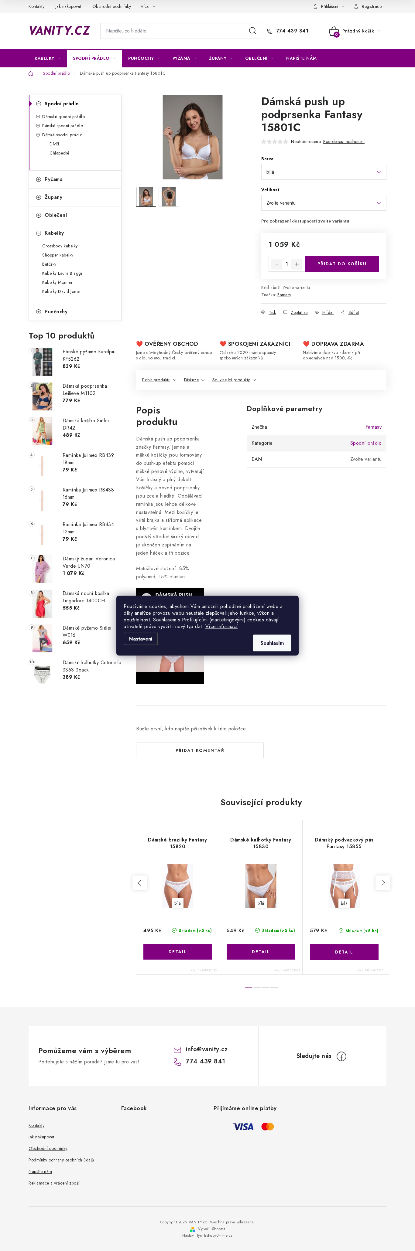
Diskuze (191, 380)
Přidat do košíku (342, 264)
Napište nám (40, 1171)
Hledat (252, 31)
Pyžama (54, 179)
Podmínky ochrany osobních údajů (61, 1160)
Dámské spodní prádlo (63, 117)
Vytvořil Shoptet (211, 1229)
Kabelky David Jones (61, 291)
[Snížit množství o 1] (276, 264)
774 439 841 (291, 31)
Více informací (221, 626)
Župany (53, 197)
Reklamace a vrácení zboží (54, 1183)
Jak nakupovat (68, 6)
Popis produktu (156, 380)
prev (139, 882)
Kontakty (36, 6)
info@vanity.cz (207, 1049)
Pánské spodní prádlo (62, 126)
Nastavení (141, 638)
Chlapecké (60, 153)
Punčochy (56, 311)
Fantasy (284, 295)
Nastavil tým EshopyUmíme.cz (207, 1235)
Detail (177, 952)
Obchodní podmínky (111, 6)
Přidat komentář (200, 750)
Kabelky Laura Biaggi (62, 273)
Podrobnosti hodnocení (344, 141)
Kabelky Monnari (58, 282)
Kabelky (54, 232)
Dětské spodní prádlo (62, 135)
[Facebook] (341, 1056)
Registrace (372, 6)
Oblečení (56, 215)
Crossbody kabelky (60, 246)
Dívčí (54, 144)
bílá (177, 903)
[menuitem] (48, 58)
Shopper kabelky (58, 255)
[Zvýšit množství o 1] (296, 264)
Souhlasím (272, 642)
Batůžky (49, 264)
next (383, 882)
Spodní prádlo (62, 103)
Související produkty (231, 380)
